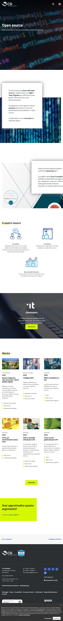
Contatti (4, 594)
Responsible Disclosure (50, 592)
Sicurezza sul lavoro (28, 592)
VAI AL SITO (31, 327)
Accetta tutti (57, 618)
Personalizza (48, 618)
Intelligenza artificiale (55, 539)
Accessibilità (18, 592)
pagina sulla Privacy (24, 615)
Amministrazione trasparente (10, 586)
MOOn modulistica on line (51, 379)
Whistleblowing (24, 586)
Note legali (5, 592)
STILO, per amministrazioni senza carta (10, 440)
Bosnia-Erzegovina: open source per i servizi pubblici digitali (10, 380)
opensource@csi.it (13, 515)
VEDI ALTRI (31, 483)
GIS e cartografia (7, 539)
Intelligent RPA (28, 378)
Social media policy (48, 577)
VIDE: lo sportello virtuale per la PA (29, 439)
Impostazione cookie (52, 580)
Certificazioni (39, 592)
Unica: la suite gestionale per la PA (51, 439)
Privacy (11, 592)
